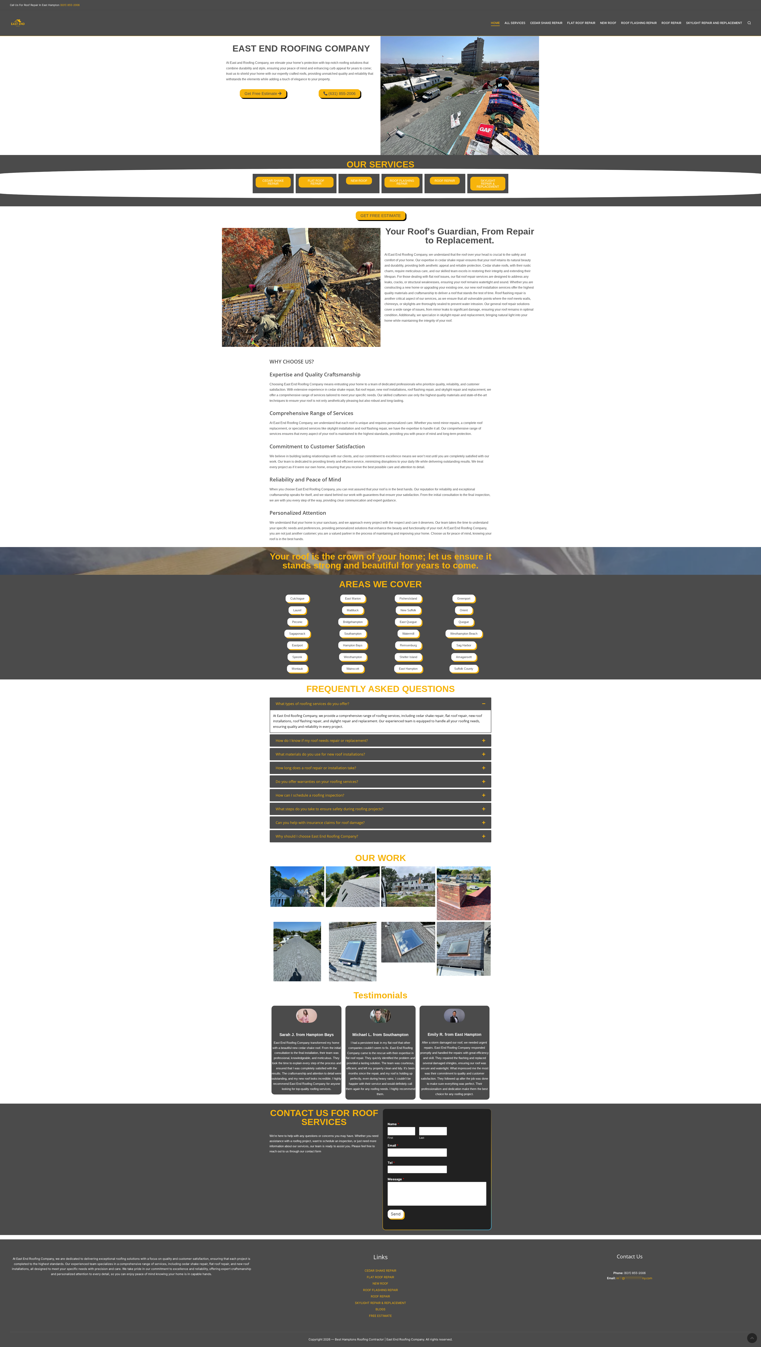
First (390, 1137)
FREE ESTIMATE (380, 1316)
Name (393, 1124)
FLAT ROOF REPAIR (380, 1277)
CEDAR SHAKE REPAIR (380, 1270)
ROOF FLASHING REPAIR (380, 1290)
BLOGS (380, 1309)
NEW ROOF (380, 1283)
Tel (391, 1163)
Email (393, 1145)
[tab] (380, 703)
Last (421, 1137)
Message (396, 1179)
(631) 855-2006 (70, 5)
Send (396, 1214)
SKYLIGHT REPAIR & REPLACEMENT (380, 1303)
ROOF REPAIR (380, 1296)
